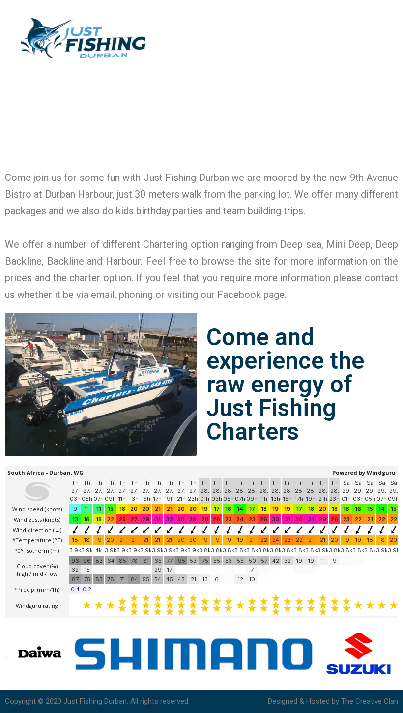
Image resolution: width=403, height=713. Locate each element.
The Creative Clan (369, 701)
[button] (386, 38)
